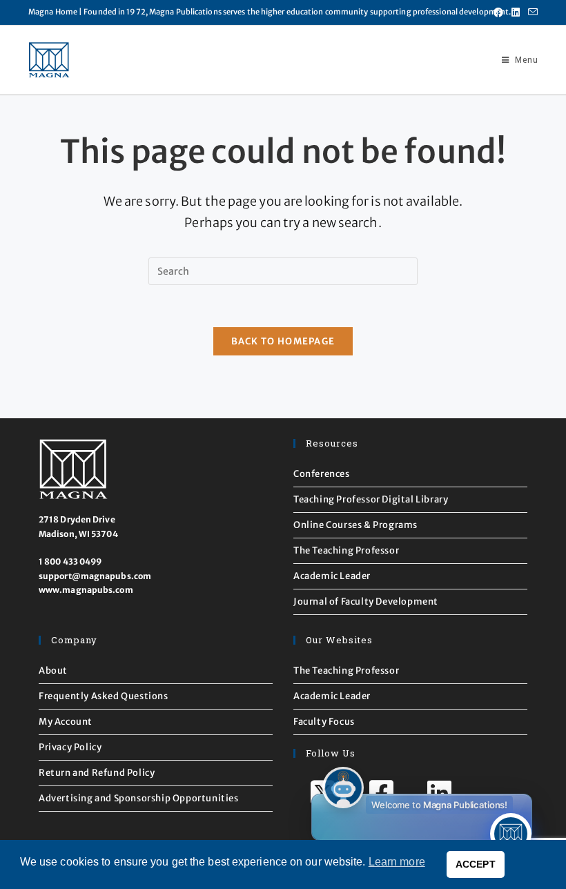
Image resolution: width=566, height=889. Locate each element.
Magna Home (52, 12)
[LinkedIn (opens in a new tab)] (515, 12)
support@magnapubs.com (95, 576)
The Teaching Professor (346, 550)
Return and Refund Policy (97, 773)
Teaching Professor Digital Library (370, 499)
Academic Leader (332, 576)
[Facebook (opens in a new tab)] (498, 12)
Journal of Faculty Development (365, 601)
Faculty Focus (324, 721)
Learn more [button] (397, 862)
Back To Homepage (283, 341)
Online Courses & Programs (355, 525)
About (53, 670)
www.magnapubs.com (86, 590)
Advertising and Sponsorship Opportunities (139, 798)
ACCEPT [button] (476, 864)
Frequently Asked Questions (103, 696)
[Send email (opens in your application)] (531, 12)
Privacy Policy (70, 747)
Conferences (321, 474)
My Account (65, 721)
